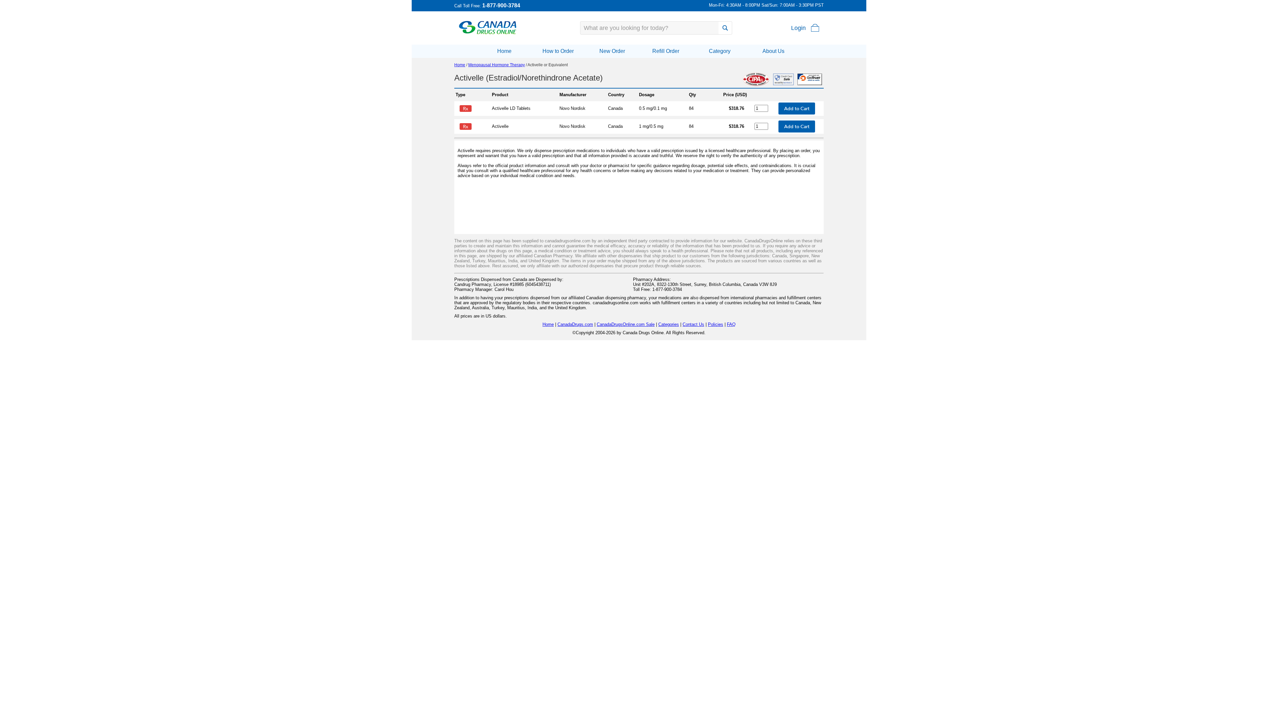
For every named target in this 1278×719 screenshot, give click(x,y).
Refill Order (665, 51)
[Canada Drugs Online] (488, 33)
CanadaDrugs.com (575, 324)
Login (798, 28)
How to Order (558, 51)
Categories (668, 324)
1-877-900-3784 (501, 5)
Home (504, 51)
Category (720, 51)
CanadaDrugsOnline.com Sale (626, 324)
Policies (715, 324)
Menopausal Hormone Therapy (496, 65)
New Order (612, 51)
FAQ (731, 324)
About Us (773, 51)
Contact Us (693, 324)
